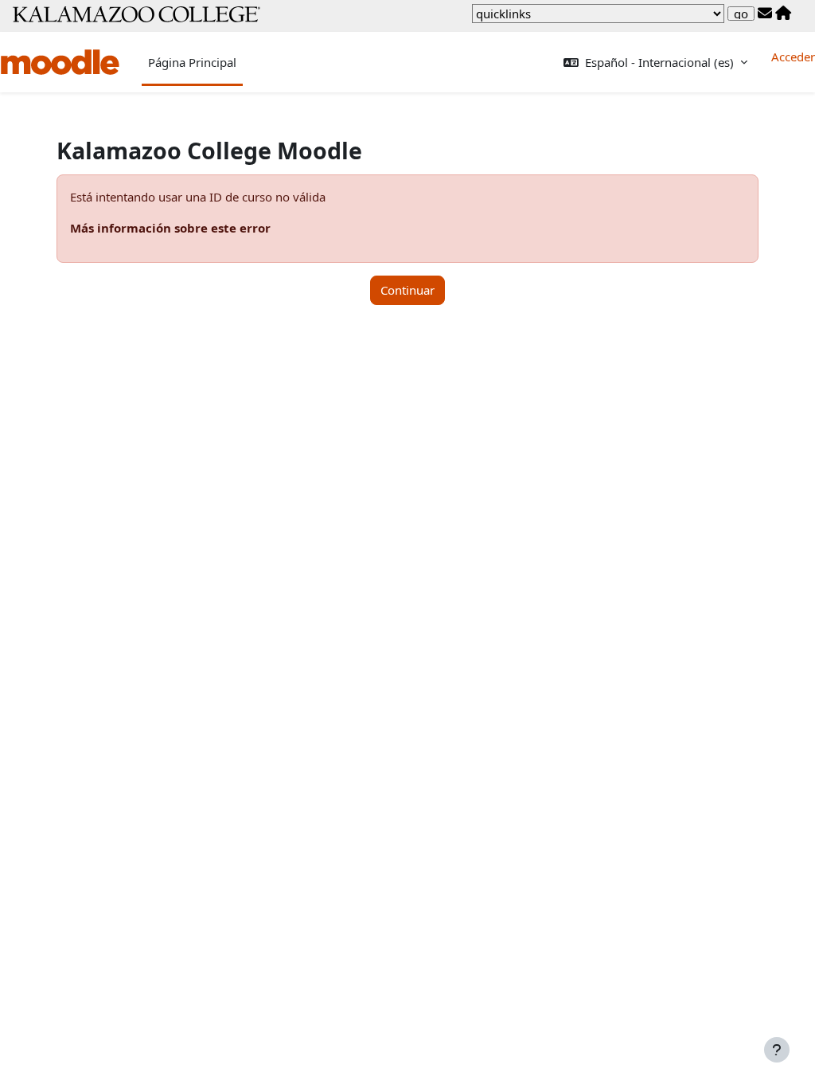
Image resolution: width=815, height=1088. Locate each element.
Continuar (407, 290)
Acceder (793, 57)
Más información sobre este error (170, 228)
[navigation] (598, 13)
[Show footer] (777, 1050)
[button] (655, 62)
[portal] (783, 14)
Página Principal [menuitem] (192, 62)
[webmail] (765, 14)
